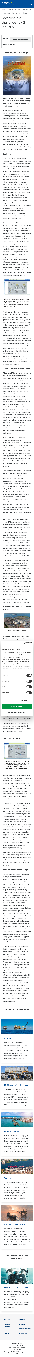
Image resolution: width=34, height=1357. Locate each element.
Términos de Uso (17, 1343)
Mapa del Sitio (17, 1349)
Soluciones (22, 1319)
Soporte (6, 1333)
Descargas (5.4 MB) (21, 39)
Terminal (7, 1178)
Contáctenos (22, 1333)
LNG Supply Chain (11, 1131)
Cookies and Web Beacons (17, 1347)
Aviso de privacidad (17, 1345)
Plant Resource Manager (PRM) (16, 1287)
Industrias (7, 1319)
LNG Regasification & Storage (16, 1085)
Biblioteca (10, 10)
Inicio (3, 10)
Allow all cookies (17, 706)
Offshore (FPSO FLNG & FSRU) (16, 1224)
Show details (24, 700)
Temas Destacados (24, 1328)
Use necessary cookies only (17, 712)
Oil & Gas (8, 1038)
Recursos (17, 10)
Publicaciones (26, 10)
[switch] (29, 681)
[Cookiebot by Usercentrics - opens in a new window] (24, 643)
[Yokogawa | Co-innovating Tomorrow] (7, 3)
